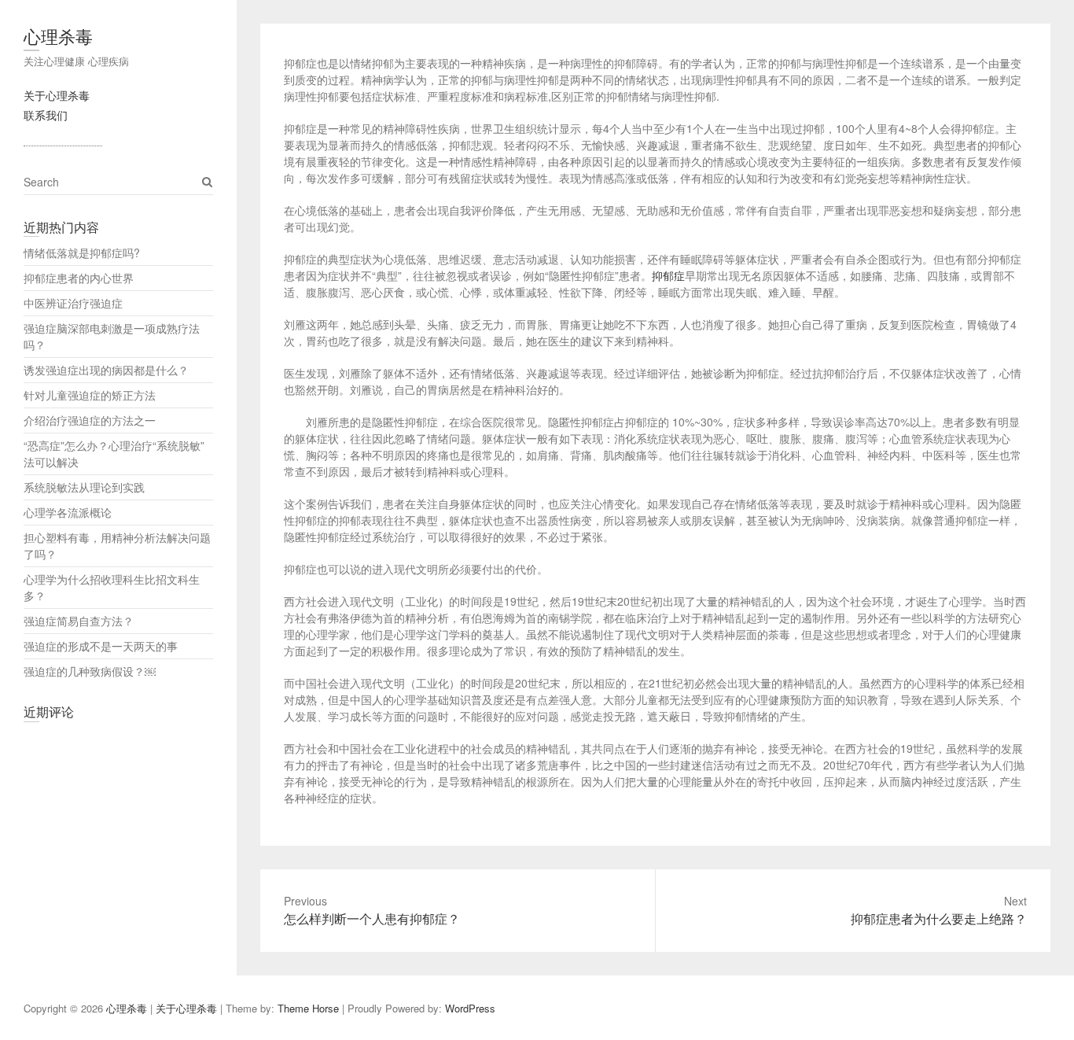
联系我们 (46, 115)
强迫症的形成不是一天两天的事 (101, 646)
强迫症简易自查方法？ (79, 621)
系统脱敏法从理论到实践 (84, 487)
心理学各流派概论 (68, 512)
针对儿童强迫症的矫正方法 (90, 395)
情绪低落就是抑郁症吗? (82, 252)
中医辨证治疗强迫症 (73, 303)
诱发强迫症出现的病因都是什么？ (106, 370)
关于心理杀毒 (57, 95)
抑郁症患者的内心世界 (79, 278)
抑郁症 (668, 275)
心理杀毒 (58, 36)
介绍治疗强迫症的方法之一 (90, 420)
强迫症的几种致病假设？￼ (90, 671)
